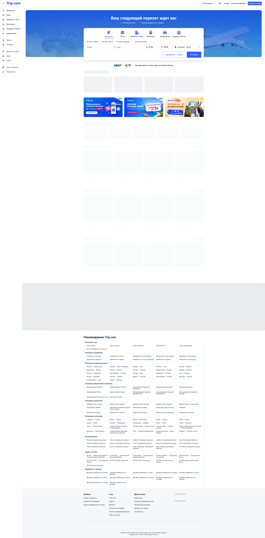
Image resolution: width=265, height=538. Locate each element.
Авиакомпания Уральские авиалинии (141, 308)
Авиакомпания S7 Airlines (118, 308)
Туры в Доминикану (185, 266)
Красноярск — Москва (163, 294)
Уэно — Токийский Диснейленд (143, 352)
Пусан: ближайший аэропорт (96, 367)
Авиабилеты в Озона (116, 277)
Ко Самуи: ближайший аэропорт (189, 367)
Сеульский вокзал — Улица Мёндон (165, 352)
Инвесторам (138, 419)
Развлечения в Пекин (94, 333)
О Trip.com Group (114, 436)
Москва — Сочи (161, 287)
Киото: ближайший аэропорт (119, 367)
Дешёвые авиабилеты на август (143, 398)
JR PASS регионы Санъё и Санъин (164, 382)
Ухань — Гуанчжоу (185, 344)
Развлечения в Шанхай (117, 333)
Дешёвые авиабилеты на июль (120, 398)
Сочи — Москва (184, 294)
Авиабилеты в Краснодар (187, 280)
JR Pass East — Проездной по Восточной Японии (119, 377)
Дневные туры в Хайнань (164, 325)
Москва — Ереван (116, 291)
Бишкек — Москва (185, 291)
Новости (111, 422)
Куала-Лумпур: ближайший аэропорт (165, 368)
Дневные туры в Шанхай (141, 325)
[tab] (108, 34)
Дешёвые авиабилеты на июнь (97, 398)
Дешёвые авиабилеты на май (189, 393)
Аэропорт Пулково (116, 318)
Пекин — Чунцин (161, 340)
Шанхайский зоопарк (140, 328)
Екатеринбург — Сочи (94, 301)
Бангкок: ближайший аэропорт (120, 364)
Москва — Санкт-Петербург (119, 287)
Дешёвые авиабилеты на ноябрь (97, 403)
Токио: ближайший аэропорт (142, 364)
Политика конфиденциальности (119, 432)
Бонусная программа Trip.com (144, 422)
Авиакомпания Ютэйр (94, 313)
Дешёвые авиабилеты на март (143, 393)
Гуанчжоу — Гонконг (93, 340)
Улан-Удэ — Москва (185, 297)
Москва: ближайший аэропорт (97, 361)
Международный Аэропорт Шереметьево (142, 313)
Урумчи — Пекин (92, 344)
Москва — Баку (138, 294)
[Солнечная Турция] (143, 80)
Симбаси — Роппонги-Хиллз (188, 352)
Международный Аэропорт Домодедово (165, 313)
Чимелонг (182, 328)
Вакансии (112, 425)
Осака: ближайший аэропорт (188, 364)
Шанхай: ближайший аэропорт (143, 361)
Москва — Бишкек (185, 287)
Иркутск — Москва (139, 297)
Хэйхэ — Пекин (184, 340)
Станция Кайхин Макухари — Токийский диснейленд (119, 352)
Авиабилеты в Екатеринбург (142, 277)
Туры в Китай (91, 266)
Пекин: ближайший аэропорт (119, 361)
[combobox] (90, 47)
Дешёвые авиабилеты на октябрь (187, 399)
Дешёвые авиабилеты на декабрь (118, 404)
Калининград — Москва (164, 291)
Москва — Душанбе (93, 297)
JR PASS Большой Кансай (95, 386)
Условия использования (116, 429)
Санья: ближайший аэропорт (96, 364)
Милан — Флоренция (140, 340)
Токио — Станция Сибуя (94, 347)
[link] (207, 3)
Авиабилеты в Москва (94, 277)
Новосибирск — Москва (164, 297)
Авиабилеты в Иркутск (94, 280)
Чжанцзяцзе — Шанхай (140, 344)
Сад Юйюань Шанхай (94, 328)
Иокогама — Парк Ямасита (95, 352)
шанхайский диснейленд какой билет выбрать (120, 329)
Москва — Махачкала (94, 294)
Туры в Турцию (115, 266)
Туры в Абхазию (138, 266)
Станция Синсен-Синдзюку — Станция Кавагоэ (119, 348)
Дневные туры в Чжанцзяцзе (188, 325)
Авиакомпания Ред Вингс (164, 308)
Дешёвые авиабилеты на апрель (167, 393)
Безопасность (138, 432)
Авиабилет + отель (174, 54)
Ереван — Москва (116, 301)
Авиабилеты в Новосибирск (165, 277)
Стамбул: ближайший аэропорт (166, 361)
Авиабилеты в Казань (117, 280)
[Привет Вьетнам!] (184, 80)
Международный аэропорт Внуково (188, 313)
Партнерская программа (142, 425)
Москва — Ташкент (139, 291)
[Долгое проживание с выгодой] (103, 80)
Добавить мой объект (141, 429)
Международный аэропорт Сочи (97, 318)
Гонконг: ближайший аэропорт (166, 364)
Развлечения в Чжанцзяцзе (165, 333)
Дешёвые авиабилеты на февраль (118, 394)
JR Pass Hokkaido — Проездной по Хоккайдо (166, 377)
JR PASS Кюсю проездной (141, 381)
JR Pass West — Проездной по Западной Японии (143, 377)
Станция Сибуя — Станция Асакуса (164, 348)
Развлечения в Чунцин (186, 333)
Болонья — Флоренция (117, 344)
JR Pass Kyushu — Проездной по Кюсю (189, 377)
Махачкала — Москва (94, 291)
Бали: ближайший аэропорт (188, 361)
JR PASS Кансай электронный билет (188, 382)
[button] (3, 3)
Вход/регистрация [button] (255, 3)
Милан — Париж (115, 340)
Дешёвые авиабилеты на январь (97, 393)
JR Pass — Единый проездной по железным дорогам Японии (97, 377)
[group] (128, 23)
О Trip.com (112, 419)
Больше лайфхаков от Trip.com (97, 270)
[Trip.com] (13, 3)
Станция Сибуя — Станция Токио (143, 347)
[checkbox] (141, 41)
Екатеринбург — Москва (118, 294)
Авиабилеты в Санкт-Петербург (143, 280)
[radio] (93, 41)
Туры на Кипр (160, 266)
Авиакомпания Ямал (185, 308)
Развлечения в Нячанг (140, 333)
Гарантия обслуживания (91, 422)
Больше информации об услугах (94, 425)
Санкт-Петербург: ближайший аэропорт (143, 368)
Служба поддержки (90, 419)
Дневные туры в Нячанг (94, 325)
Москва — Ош (137, 287)
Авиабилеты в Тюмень (163, 280)
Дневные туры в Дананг (117, 325)
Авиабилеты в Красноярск (187, 277)
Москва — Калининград (94, 287)
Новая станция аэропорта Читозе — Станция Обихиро (190, 348)
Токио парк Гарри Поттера (165, 328)
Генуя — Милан (161, 344)
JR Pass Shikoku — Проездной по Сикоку (97, 382)
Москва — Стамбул (116, 297)
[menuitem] (11, 11)
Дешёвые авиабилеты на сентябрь (164, 399)
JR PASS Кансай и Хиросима (119, 381)
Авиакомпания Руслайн (117, 313)
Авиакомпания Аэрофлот (95, 308)
